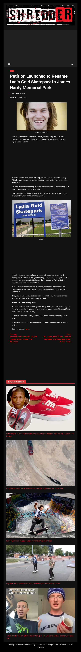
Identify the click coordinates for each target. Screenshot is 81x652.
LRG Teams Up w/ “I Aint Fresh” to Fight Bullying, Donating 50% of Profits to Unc (57, 338)
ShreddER (13, 97)
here (27, 329)
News (12, 71)
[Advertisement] (40, 46)
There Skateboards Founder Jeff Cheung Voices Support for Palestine (23, 338)
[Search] (72, 64)
